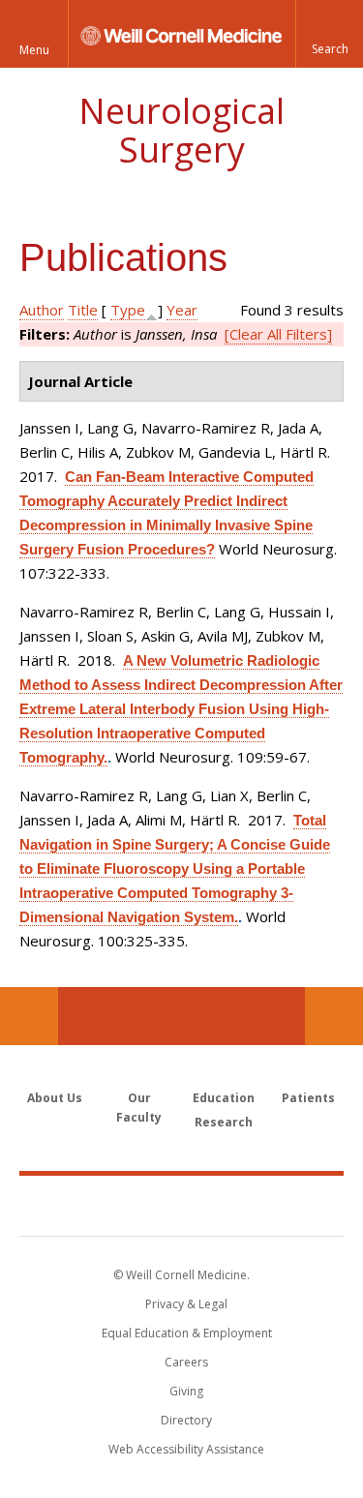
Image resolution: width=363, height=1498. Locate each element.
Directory (186, 1420)
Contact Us (334, 1016)
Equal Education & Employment (187, 1333)
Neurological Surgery (181, 130)
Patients (308, 1098)
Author (41, 309)
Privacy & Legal (186, 1304)
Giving (186, 1391)
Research (224, 1122)
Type (127, 309)
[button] (329, 34)
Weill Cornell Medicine (182, 1204)
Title (83, 309)
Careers (186, 1362)
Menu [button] (34, 50)
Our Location (29, 1016)
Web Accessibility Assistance (186, 1449)
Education (224, 1098)
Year (181, 309)
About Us (54, 1098)
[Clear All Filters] (278, 334)
